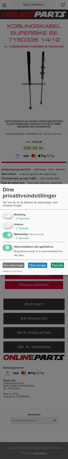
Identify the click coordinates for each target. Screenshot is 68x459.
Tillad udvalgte (37, 265)
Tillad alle (57, 265)
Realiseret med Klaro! (12, 271)
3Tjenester (22, 218)
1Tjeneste (21, 228)
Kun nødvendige (13, 265)
